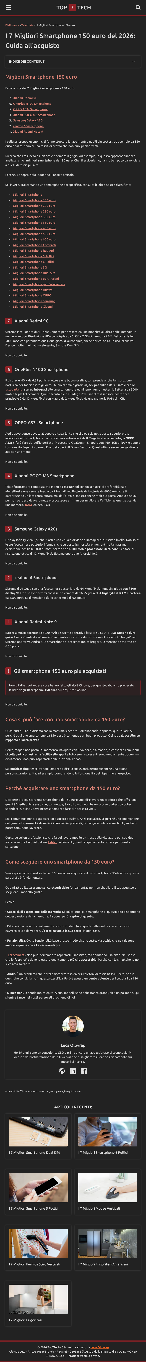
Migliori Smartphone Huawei (33, 289)
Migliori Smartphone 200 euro (34, 205)
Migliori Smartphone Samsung (34, 301)
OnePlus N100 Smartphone (32, 103)
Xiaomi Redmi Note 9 (28, 131)
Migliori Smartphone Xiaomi (33, 306)
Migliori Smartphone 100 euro (34, 200)
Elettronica (12, 25)
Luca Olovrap (100, 1347)
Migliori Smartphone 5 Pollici (33, 256)
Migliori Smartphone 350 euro (34, 222)
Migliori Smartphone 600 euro (34, 239)
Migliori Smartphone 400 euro (34, 228)
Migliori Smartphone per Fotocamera (39, 284)
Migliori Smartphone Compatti (34, 245)
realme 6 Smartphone (28, 126)
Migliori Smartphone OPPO (32, 295)
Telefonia (27, 25)
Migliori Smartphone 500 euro (34, 233)
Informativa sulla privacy (84, 1355)
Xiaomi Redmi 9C (25, 98)
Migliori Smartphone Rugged (33, 250)
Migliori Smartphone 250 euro (34, 211)
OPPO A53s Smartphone (30, 109)
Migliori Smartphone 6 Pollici (33, 261)
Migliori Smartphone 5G (30, 267)
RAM (28, 504)
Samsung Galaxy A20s (28, 120)
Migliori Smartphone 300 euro (34, 217)
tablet (52, 842)
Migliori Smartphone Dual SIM (34, 273)
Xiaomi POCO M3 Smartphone (34, 114)
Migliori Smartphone (27, 194)
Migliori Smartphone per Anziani (36, 278)
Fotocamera (16, 955)
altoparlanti (14, 389)
